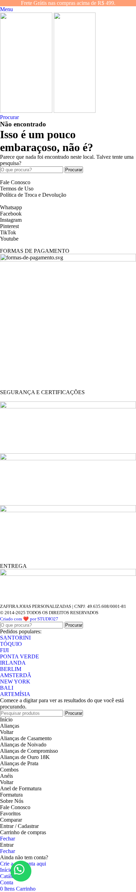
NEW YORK (15, 681)
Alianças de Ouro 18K (25, 757)
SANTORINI (15, 638)
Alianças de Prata (19, 763)
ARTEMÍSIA (15, 694)
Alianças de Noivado (23, 745)
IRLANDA (13, 663)
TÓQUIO (11, 644)
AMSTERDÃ (15, 675)
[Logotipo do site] (27, 111)
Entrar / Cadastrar (19, 826)
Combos (9, 770)
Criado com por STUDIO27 (29, 618)
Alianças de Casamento (26, 738)
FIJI (4, 650)
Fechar (7, 839)
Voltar (6, 732)
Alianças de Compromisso (29, 751)
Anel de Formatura (20, 788)
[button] (20, 871)
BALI (6, 688)
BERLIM (10, 669)
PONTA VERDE (19, 656)
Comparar (11, 820)
